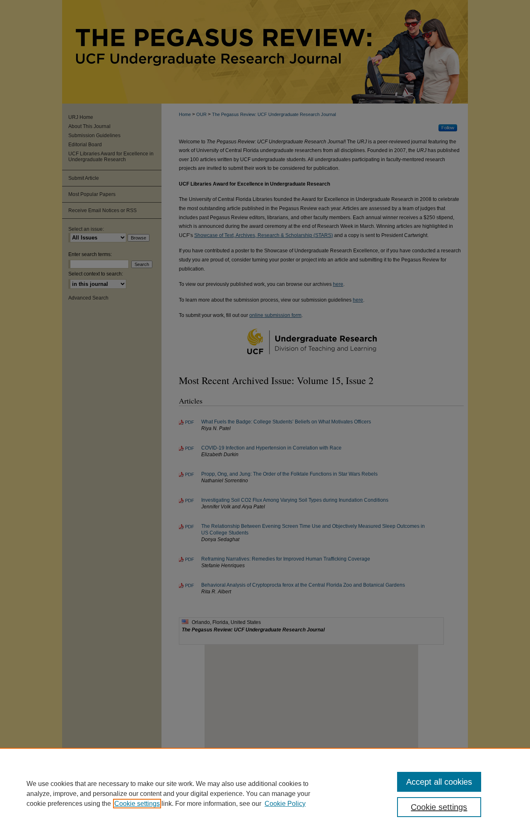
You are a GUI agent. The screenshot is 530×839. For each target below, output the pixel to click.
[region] (265, 793)
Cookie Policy (285, 803)
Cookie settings (137, 803)
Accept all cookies (439, 781)
